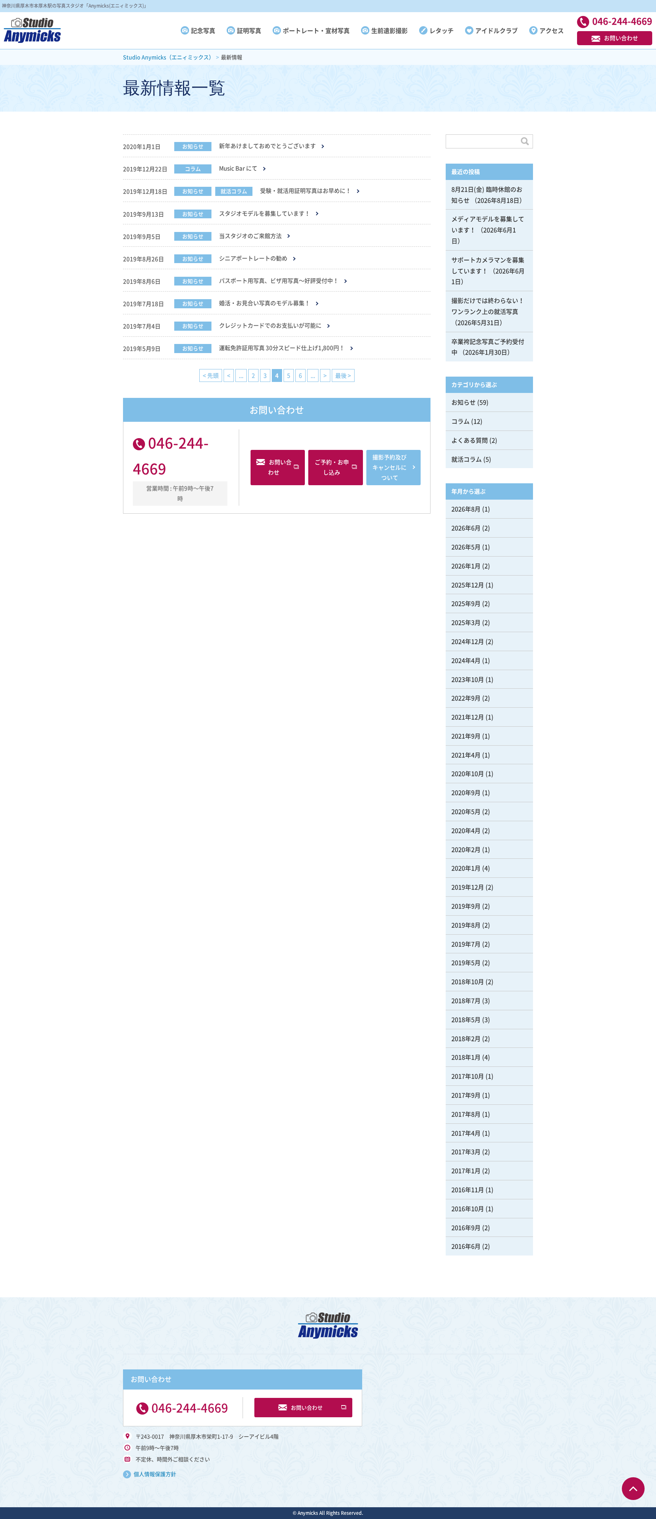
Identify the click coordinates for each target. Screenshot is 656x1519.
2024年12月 (467, 641)
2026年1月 (466, 565)
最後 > (343, 375)
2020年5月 (466, 811)
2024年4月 (466, 660)
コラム (193, 168)
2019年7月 (466, 943)
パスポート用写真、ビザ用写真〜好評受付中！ (279, 281)
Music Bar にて (238, 168)
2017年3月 (466, 1151)
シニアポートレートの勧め (253, 258)
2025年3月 (466, 622)
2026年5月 (466, 546)
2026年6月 (466, 527)
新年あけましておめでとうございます (267, 146)
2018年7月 (466, 1000)
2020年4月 (466, 830)
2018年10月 (467, 981)
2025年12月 (467, 584)
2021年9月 (466, 735)
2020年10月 (467, 773)
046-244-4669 (189, 1407)
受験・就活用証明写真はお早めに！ (305, 191)
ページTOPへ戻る (633, 1488)
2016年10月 (467, 1208)
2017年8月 (466, 1113)
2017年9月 (466, 1094)
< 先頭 (211, 375)
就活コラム (234, 191)
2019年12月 (467, 886)
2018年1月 (466, 1057)
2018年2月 (466, 1038)
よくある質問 (469, 440)
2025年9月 (466, 603)
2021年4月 (466, 754)
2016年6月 (466, 1246)
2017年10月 (467, 1075)
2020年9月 (466, 792)
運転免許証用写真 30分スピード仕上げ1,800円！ (282, 348)
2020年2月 (466, 849)
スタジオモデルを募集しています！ (264, 214)
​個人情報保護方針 (155, 1474)
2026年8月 (466, 508)
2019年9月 (466, 905)
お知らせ (192, 146)
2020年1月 (466, 867)
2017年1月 (466, 1170)
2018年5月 (466, 1019)
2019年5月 (466, 962)
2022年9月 (466, 697)
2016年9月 (466, 1227)
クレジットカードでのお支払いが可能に (270, 326)
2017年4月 (466, 1132)
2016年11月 (467, 1189)
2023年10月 (467, 679)
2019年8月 (466, 924)
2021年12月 (467, 716)
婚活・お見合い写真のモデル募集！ (264, 303)
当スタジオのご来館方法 (250, 236)
